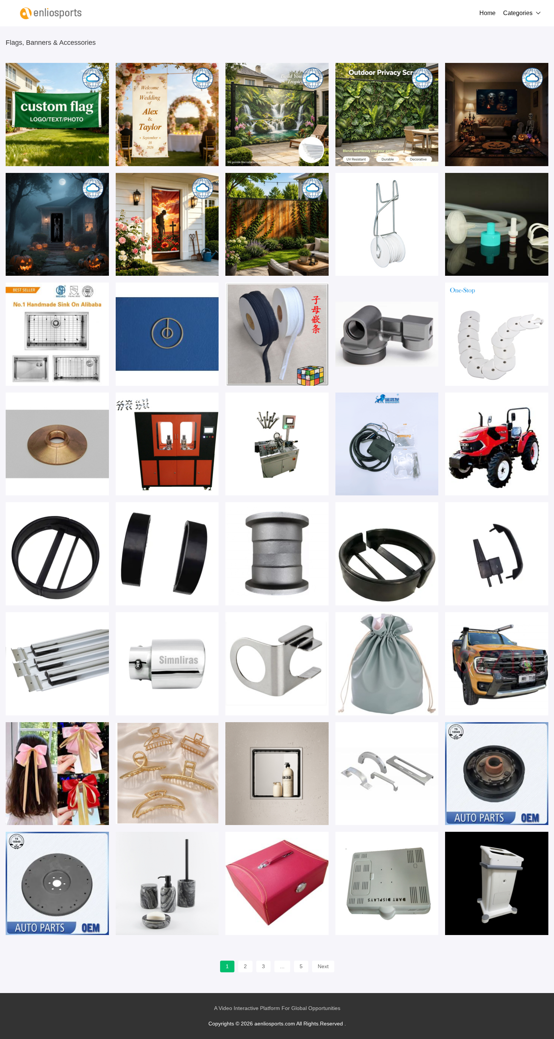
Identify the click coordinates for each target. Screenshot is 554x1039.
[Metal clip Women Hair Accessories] (167, 773)
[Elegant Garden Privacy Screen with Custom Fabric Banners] (277, 114)
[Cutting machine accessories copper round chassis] (57, 444)
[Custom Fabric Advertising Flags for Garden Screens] (277, 224)
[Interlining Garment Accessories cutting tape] (277, 334)
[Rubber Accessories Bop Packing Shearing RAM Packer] (496, 553)
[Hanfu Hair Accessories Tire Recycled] (57, 773)
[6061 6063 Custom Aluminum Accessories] (387, 773)
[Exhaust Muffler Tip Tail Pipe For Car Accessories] (167, 663)
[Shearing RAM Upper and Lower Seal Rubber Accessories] (387, 553)
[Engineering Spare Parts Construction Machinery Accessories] (277, 553)
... (282, 966)
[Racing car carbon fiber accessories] (387, 883)
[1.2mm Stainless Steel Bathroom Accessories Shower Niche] (277, 773)
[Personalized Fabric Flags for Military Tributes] (167, 224)
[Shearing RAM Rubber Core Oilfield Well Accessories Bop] (57, 553)
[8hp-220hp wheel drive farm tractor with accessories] (496, 444)
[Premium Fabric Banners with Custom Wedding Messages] (167, 114)
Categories (518, 13)
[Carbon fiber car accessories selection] (496, 883)
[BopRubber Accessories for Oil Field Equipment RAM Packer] (167, 553)
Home (487, 13)
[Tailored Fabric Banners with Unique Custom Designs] (57, 114)
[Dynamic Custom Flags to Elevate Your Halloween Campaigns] (496, 114)
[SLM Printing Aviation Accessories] (387, 334)
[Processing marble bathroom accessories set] (167, 883)
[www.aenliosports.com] (51, 13)
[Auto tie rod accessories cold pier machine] (277, 444)
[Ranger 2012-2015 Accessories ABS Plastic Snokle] (496, 663)
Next (323, 966)
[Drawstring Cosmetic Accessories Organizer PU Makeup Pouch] (387, 663)
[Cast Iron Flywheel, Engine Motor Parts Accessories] (57, 883)
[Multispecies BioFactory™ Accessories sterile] (496, 224)
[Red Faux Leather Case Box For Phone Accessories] (277, 883)
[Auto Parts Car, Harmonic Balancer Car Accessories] (496, 773)
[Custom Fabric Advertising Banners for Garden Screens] (387, 114)
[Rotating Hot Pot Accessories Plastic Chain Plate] (496, 334)
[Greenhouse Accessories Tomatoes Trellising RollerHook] (387, 224)
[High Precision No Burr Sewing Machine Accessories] (167, 334)
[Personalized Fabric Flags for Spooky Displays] (57, 224)
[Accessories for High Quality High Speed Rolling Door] (387, 444)
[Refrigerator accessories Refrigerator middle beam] (57, 663)
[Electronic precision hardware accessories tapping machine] (167, 444)
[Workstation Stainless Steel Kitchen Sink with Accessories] (57, 334)
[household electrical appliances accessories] (277, 663)
